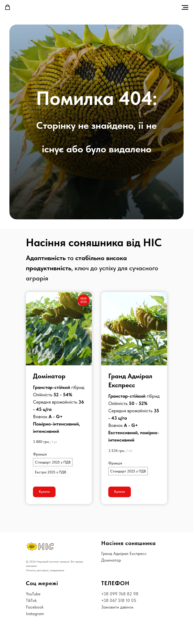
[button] (7, 7)
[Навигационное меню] (185, 7)
